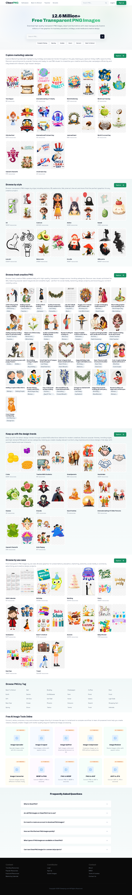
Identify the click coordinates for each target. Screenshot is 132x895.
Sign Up (49, 871)
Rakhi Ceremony (96, 339)
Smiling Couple (20, 391)
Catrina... (47, 391)
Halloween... (79, 336)
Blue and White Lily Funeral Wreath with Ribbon (62, 389)
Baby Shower (102, 635)
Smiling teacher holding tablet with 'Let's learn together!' (27, 306)
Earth (7, 694)
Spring (8, 707)
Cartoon (39, 223)
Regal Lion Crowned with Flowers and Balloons (84, 306)
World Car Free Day (104, 99)
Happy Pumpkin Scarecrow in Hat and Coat (81, 334)
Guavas (8, 511)
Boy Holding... (32, 367)
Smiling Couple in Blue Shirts (15, 387)
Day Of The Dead (47, 394)
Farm (69, 694)
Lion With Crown (84, 311)
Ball (27, 690)
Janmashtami (71, 135)
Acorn (70, 43)
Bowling (49, 690)
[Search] (106, 3)
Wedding (70, 598)
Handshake (101, 474)
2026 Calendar (10, 598)
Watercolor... (30, 336)
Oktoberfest (10, 135)
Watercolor (40, 259)
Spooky (53, 43)
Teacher (47, 3)
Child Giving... (11, 308)
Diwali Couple (100, 311)
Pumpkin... (78, 339)
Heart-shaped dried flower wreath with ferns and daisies (66, 361)
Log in (112, 3)
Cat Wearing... (11, 418)
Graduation (9, 635)
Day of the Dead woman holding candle (48, 389)
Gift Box (29, 699)
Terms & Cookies (94, 873)
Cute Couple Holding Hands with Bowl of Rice (119, 361)
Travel (38, 671)
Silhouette (101, 259)
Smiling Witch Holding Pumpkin (40, 306)
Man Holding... (116, 311)
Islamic (90, 699)
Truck (90, 707)
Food (110, 694)
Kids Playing (40, 547)
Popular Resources (12, 871)
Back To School (89, 43)
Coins (8, 474)
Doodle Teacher (12, 336)
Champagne (71, 690)
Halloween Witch (40, 312)
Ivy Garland (78, 394)
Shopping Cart (113, 703)
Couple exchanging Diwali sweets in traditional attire (101, 306)
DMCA (90, 871)
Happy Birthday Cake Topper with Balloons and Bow (84, 361)
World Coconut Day (104, 135)
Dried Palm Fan (45, 367)
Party (99, 598)
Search (90, 703)
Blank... (68, 311)
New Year (9, 671)
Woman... (65, 339)
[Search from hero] (102, 36)
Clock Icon (98, 367)
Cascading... (61, 391)
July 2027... (69, 308)
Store (28, 707)
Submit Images (52, 873)
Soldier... (46, 339)
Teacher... (24, 311)
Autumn (55, 3)
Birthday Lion (83, 308)
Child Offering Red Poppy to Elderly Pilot (12, 306)
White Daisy (29, 339)
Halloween (25, 3)
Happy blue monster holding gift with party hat (99, 389)
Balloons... (80, 367)
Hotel (69, 699)
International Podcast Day (45, 135)
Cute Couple (117, 367)
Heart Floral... (63, 364)
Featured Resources (12, 873)
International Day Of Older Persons (109, 511)
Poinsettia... (53, 311)
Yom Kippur (9, 99)
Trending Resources (12, 868)
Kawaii (100, 223)
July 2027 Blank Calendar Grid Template (70, 306)
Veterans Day (48, 336)
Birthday (39, 598)
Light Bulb (112, 699)
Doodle (69, 259)
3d (6, 223)
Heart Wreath (63, 367)
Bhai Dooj (65, 336)
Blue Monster (97, 394)
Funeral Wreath (61, 394)
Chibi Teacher (114, 339)
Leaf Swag (52, 308)
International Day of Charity (45, 99)
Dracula (38, 511)
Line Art (8, 259)
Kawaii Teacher (114, 336)
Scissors (70, 703)
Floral (90, 694)
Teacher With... (26, 308)
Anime (69, 223)
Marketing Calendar (12, 876)
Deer (110, 690)
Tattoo (49, 707)
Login (49, 868)
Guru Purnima (71, 511)
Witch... (39, 308)
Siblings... (10, 391)
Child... (9, 311)
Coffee (90, 690)
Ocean (28, 703)
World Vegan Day (117, 308)
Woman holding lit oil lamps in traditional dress (67, 334)
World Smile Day (72, 99)
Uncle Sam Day (41, 171)
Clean (12, 2)
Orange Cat (10, 420)
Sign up (121, 3)
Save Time (98, 364)
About (91, 868)
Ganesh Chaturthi (12, 171)
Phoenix (49, 703)
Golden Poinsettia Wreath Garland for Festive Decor (54, 306)
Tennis (70, 707)
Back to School (36, 3)
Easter (28, 694)
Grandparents (72, 474)
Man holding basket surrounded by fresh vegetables (118, 306)
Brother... (99, 308)
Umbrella (111, 707)
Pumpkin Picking (42, 43)
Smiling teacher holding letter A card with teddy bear (13, 334)
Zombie (62, 43)
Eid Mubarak (51, 694)
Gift (7, 699)
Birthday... (80, 364)
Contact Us (92, 876)
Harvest (78, 43)
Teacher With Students (44, 474)
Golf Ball (49, 699)
